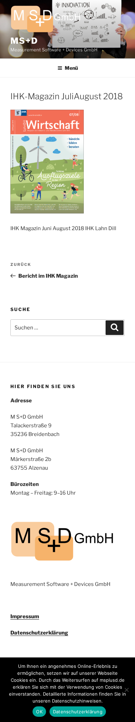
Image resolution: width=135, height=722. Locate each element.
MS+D (24, 41)
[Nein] (126, 689)
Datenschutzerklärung (39, 633)
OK (39, 711)
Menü (71, 68)
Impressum (24, 616)
